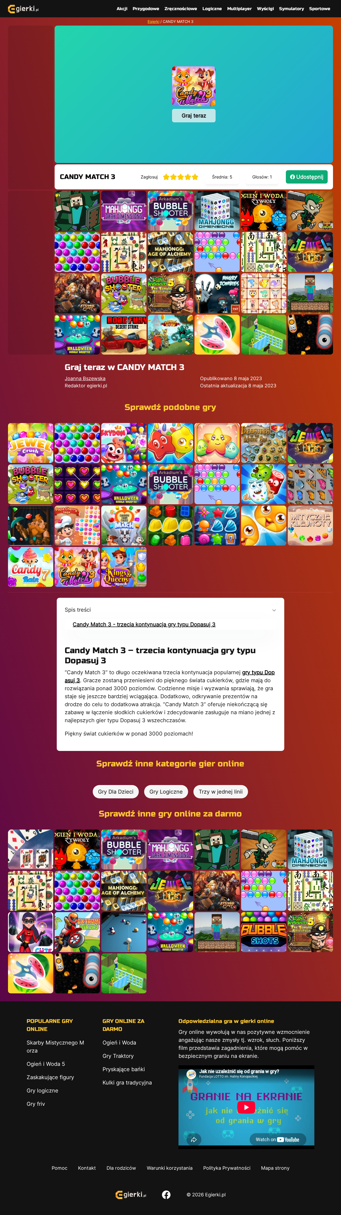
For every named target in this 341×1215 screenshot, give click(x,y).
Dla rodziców (121, 1168)
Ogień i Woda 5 (46, 1064)
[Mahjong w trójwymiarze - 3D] (217, 211)
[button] (170, 610)
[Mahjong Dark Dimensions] (124, 211)
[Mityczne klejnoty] (310, 526)
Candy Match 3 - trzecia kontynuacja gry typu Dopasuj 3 (144, 624)
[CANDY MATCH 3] (77, 567)
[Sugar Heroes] (263, 484)
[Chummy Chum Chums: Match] (124, 526)
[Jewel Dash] (30, 526)
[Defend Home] (170, 335)
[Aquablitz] (217, 526)
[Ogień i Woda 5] (263, 211)
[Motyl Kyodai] (310, 484)
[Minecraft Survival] (310, 293)
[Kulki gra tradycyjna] (77, 252)
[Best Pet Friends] (263, 526)
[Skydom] (124, 443)
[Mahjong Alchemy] (170, 252)
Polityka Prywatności (226, 1168)
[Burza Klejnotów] (310, 252)
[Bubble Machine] (124, 293)
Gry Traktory (118, 1056)
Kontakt (87, 1168)
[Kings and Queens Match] (124, 567)
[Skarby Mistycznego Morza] (263, 443)
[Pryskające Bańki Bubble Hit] (217, 252)
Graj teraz (194, 115)
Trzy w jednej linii (221, 792)
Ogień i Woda (119, 1042)
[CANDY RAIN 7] (30, 567)
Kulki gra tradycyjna (127, 1082)
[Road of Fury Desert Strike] (124, 335)
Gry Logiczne (166, 792)
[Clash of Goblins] (310, 211)
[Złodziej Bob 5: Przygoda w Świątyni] (170, 293)
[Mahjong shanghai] (263, 252)
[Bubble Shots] (263, 932)
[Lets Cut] (217, 335)
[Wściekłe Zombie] (217, 293)
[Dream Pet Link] (263, 293)
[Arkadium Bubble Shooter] (170, 211)
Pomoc (59, 1168)
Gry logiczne (42, 1090)
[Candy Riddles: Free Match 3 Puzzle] (170, 443)
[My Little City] (170, 526)
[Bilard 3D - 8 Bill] (124, 932)
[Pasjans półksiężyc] (30, 849)
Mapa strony (275, 1168)
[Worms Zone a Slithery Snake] (310, 335)
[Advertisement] (30, 105)
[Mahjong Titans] (124, 252)
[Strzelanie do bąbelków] (77, 335)
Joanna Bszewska (85, 378)
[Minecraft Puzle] (77, 211)
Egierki (153, 21)
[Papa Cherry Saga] (77, 526)
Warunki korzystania (170, 1168)
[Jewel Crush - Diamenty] (30, 443)
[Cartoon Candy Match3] (217, 443)
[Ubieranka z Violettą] (30, 932)
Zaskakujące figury (50, 1077)
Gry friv (36, 1104)
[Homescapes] (263, 335)
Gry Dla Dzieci (115, 792)
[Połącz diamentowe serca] (77, 484)
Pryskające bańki (124, 1069)
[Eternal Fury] (77, 293)
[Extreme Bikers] (77, 932)
